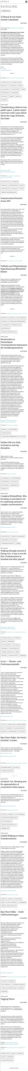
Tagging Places (8, 999)
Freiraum (4, 185)
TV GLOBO (3, 68)
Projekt (17, 78)
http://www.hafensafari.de (11, 1042)
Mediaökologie (16, 325)
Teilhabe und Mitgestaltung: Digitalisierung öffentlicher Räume (14, 269)
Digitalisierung (21, 317)
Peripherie (15, 92)
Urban (22, 78)
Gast (3, 728)
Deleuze (4, 814)
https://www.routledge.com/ (8, 627)
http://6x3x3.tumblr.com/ (7, 716)
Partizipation (6, 188)
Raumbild (17, 645)
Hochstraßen (12, 429)
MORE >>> (12, 73)
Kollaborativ (6, 89)
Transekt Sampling (7, 652)
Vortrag (24, 313)
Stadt (21, 188)
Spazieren (4, 648)
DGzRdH (4, 429)
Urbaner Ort (14, 485)
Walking (18, 96)
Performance (6, 92)
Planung (14, 540)
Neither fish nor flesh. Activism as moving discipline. (11, 445)
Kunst (13, 78)
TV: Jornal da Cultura (6, 70)
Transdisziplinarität (8, 543)
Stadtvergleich (14, 648)
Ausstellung (5, 82)
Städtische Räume (12, 313)
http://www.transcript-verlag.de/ (9, 420)
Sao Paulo (4, 96)
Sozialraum (5, 485)
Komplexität (15, 89)
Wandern (4, 100)
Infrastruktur (13, 185)
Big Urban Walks (16, 82)
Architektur (5, 181)
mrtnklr (5, 2)
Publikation (4, 177)
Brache (12, 317)
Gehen (9, 78)
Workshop (5, 488)
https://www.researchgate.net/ (8, 421)
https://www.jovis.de (6, 170)
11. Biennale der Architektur (17, 28)
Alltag (3, 724)
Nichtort (22, 436)
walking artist (13, 655)
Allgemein (10, 176)
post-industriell (7, 645)
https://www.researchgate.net (8, 171)
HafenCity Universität (18, 536)
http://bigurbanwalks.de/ (7, 972)
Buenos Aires (21, 724)
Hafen (13, 1053)
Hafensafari (5, 478)
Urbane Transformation (9, 192)
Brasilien (4, 85)
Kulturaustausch (19, 728)
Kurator (4, 731)
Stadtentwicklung (7, 1060)
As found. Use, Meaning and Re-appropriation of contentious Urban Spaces (13, 784)
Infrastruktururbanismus (17, 321)
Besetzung (5, 317)
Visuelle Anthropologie (9, 988)
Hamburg (9, 728)
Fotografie (12, 85)
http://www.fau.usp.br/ (6, 753)
